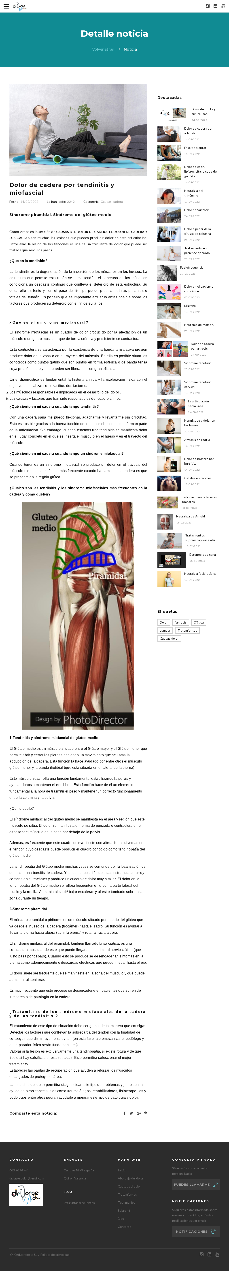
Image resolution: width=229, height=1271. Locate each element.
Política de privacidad (55, 1254)
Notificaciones (192, 1232)
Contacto (124, 1226)
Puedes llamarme (192, 1185)
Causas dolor (169, 638)
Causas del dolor (129, 1186)
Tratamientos (187, 630)
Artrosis (181, 622)
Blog (121, 1218)
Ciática (199, 622)
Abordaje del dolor (130, 1178)
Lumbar (165, 630)
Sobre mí (124, 1210)
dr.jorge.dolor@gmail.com (26, 1178)
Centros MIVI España (79, 1170)
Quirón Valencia (75, 1178)
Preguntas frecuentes (79, 1203)
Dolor (164, 622)
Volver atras (103, 49)
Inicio (121, 1170)
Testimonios (126, 1202)
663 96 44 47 (18, 1170)
